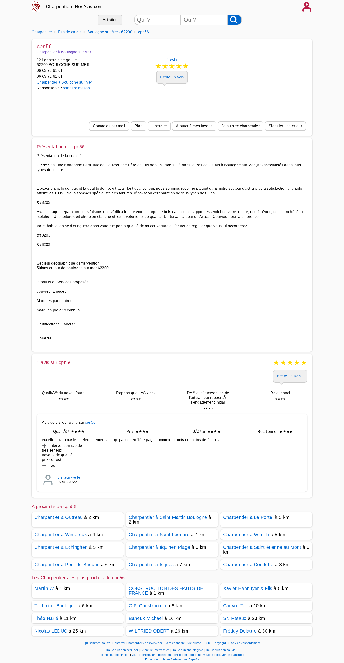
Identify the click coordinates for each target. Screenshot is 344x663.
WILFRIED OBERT (149, 631)
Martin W (44, 588)
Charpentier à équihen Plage (159, 547)
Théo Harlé (46, 618)
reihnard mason (76, 88)
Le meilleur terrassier (155, 650)
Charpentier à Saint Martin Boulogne (168, 517)
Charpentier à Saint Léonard (159, 534)
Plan (139, 126)
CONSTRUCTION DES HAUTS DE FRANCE (166, 591)
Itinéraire (159, 126)
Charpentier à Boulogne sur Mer (64, 82)
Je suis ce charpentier (241, 126)
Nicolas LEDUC (50, 631)
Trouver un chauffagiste (187, 650)
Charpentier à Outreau (58, 517)
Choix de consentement (244, 643)
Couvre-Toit (235, 605)
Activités (110, 20)
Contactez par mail (109, 126)
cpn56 (90, 422)
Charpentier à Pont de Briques (66, 564)
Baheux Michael (146, 618)
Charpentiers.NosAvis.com (74, 6)
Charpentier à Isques (151, 564)
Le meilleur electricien (115, 654)
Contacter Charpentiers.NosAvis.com (137, 643)
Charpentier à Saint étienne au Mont (262, 547)
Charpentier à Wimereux (60, 534)
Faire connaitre (175, 643)
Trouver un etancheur (230, 654)
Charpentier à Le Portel (248, 517)
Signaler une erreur (285, 126)
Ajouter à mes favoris (194, 126)
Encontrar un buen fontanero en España (172, 659)
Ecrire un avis (172, 77)
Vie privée (194, 643)
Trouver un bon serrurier (122, 650)
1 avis (172, 64)
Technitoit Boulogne (55, 605)
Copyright (220, 643)
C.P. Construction (147, 605)
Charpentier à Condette (248, 564)
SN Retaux (234, 618)
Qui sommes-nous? (97, 643)
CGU (207, 643)
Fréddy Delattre (240, 631)
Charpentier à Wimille (246, 534)
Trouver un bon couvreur (221, 650)
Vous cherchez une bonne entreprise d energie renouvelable (173, 654)
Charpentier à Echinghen (61, 547)
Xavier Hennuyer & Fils (247, 588)
